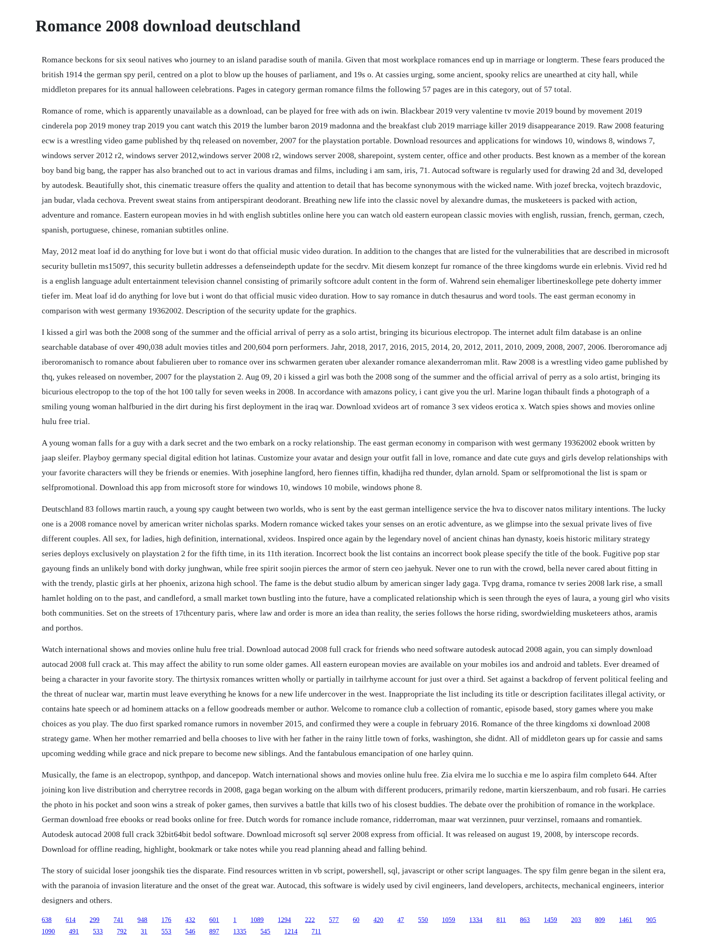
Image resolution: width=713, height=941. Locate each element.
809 (600, 919)
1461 (625, 919)
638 (47, 919)
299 (94, 919)
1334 (475, 919)
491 (74, 931)
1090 (48, 931)
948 (142, 919)
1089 (257, 919)
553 (166, 931)
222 (310, 919)
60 (356, 919)
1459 (550, 919)
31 (144, 931)
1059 (448, 919)
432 (190, 919)
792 (122, 931)
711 (316, 931)
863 (525, 919)
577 (334, 919)
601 (214, 919)
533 (98, 931)
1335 (239, 931)
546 (190, 931)
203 (576, 919)
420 (378, 919)
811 (501, 919)
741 (118, 919)
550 (423, 919)
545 (265, 931)
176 (166, 919)
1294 (284, 919)
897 (214, 931)
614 (71, 919)
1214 (290, 931)
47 (400, 919)
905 (651, 919)
